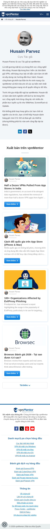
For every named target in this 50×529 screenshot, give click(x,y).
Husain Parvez (14, 179)
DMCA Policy (25, 512)
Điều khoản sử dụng (25, 503)
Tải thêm (24, 385)
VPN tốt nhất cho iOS (25, 453)
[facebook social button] (16, 429)
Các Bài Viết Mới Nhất (25, 443)
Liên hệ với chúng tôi (25, 497)
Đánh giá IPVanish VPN (25, 481)
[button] (4, 524)
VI (41, 14)
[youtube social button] (32, 429)
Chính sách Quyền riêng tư (25, 500)
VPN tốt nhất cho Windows (25, 446)
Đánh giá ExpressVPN (25, 468)
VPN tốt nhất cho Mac (25, 450)
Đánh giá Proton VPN (25, 475)
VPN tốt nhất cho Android (25, 456)
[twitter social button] (22, 429)
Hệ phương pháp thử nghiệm (25, 515)
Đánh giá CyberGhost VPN (25, 472)
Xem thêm (11, 204)
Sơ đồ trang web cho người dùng (25, 506)
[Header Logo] (10, 14)
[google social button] (27, 429)
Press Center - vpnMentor (25, 509)
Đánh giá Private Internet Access (25, 478)
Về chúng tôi (25, 494)
